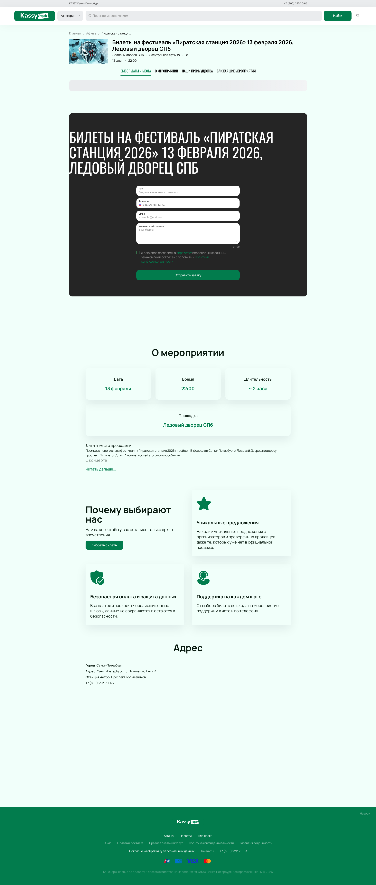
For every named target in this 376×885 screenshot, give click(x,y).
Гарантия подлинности (256, 843)
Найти (337, 15)
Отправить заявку (188, 275)
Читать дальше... (101, 469)
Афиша (169, 836)
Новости (186, 836)
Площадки (205, 836)
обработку (184, 253)
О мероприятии (166, 71)
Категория (68, 15)
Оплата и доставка (130, 843)
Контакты (207, 851)
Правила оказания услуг (166, 843)
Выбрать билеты (104, 545)
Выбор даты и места (135, 71)
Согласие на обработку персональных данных (161, 851)
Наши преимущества (197, 71)
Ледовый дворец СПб (128, 55)
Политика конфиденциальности (211, 843)
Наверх (365, 813)
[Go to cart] (358, 16)
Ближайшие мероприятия (236, 71)
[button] (140, 204)
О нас (107, 843)
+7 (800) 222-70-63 (295, 3)
